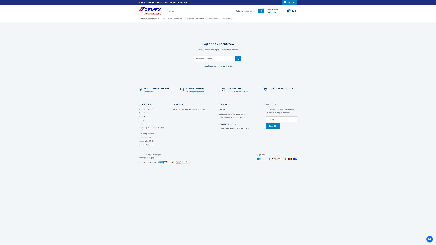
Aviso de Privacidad (146, 145)
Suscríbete (291, 2)
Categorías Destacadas (148, 18)
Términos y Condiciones (148, 133)
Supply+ (142, 116)
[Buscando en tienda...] (238, 58)
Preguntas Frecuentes (195, 18)
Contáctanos (213, 18)
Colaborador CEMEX (147, 141)
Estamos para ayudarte (195, 92)
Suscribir (272, 126)
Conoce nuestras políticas (237, 92)
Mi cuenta (272, 12)
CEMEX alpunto (145, 137)
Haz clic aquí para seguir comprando (218, 66)
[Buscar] (261, 11)
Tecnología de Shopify (146, 158)
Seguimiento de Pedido (172, 18)
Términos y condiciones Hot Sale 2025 (151, 128)
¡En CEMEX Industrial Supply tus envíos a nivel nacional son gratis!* (163, 2)
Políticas (142, 120)
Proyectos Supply (229, 18)
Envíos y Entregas (146, 124)
